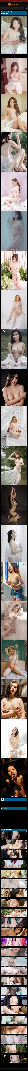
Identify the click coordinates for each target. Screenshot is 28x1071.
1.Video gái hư (14, 1)
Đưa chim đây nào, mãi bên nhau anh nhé (9, 976)
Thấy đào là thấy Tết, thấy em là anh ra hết (9, 947)
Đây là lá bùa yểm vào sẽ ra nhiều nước (9, 927)
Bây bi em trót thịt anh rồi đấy (7, 995)
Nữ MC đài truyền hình (5, 1005)
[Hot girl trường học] (14, 864)
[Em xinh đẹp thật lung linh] (14, 874)
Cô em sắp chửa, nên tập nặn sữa (7, 898)
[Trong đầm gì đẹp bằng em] (14, 1049)
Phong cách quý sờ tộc (5, 1064)
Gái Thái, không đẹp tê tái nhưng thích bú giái (10, 956)
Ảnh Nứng (14, 4)
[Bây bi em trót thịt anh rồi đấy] (14, 991)
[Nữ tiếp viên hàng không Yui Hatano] (14, 981)
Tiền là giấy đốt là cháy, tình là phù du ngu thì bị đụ (11, 937)
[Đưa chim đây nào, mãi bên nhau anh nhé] (14, 971)
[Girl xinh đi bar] (14, 854)
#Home (12, 8)
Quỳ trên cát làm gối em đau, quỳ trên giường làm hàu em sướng (14, 966)
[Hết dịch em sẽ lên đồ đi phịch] (14, 903)
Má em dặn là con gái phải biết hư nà (8, 1015)
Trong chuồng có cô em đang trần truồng (9, 839)
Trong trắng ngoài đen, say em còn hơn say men (10, 849)
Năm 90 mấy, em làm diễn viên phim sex (9, 1034)
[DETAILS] (2, 799)
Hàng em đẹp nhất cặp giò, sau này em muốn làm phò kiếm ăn (13, 888)
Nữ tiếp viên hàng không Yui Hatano (8, 986)
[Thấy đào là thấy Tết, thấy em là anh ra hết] (14, 942)
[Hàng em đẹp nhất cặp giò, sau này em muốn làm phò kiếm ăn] (14, 883)
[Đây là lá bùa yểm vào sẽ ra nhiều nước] (14, 922)
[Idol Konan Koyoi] (14, 913)
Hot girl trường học (5, 868)
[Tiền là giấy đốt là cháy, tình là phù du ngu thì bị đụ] (14, 932)
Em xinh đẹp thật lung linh (6, 878)
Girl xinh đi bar (4, 859)
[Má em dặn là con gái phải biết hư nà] (14, 1010)
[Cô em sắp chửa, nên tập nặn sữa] (14, 893)
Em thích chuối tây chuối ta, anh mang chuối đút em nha (12, 1044)
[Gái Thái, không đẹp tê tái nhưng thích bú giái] (14, 952)
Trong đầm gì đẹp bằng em (6, 1054)
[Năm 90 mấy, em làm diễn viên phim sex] (14, 1030)
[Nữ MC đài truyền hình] (14, 1000)
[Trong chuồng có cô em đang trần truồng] (14, 835)
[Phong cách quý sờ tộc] (14, 1059)
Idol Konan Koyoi (4, 917)
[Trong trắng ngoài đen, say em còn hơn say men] (14, 844)
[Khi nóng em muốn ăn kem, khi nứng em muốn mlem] (14, 1020)
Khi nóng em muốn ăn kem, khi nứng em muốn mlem (12, 1025)
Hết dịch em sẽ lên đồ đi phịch (7, 908)
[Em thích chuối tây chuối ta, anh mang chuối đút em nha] (14, 1039)
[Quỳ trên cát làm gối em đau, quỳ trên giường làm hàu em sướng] (14, 961)
